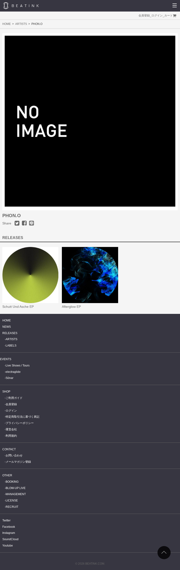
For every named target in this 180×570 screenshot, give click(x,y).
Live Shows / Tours (18, 365)
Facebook (8, 526)
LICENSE (12, 500)
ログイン (157, 15)
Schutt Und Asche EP (18, 306)
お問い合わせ (14, 455)
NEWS (6, 326)
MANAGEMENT (16, 494)
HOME (6, 24)
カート (168, 15)
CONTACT (9, 449)
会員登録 (144, 15)
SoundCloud (10, 539)
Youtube (7, 545)
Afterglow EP (71, 306)
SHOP (6, 391)
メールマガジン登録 (18, 461)
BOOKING (12, 481)
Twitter (6, 520)
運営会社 (11, 429)
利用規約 (11, 435)
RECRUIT (12, 506)
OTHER (7, 475)
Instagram (8, 533)
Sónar (9, 378)
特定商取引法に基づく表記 (22, 416)
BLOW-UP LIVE (16, 488)
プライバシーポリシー (20, 423)
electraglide (13, 372)
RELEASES (9, 333)
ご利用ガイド (14, 398)
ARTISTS (21, 24)
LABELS (11, 345)
